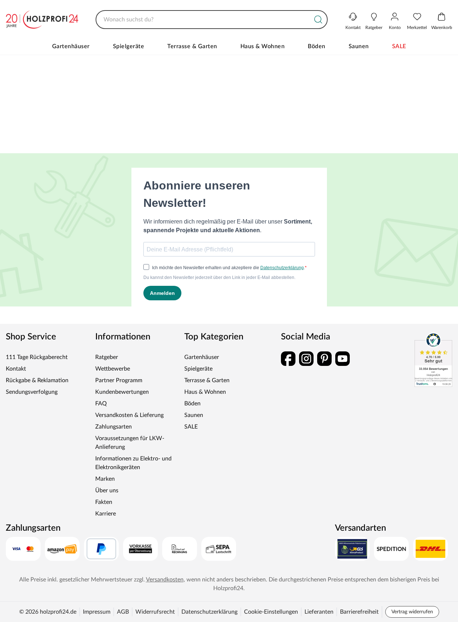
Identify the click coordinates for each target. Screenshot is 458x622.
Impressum (96, 612)
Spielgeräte (128, 46)
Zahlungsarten (113, 427)
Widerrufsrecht (155, 612)
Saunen (359, 46)
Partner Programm (118, 380)
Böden (316, 46)
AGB (123, 612)
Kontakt (16, 369)
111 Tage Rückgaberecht (37, 357)
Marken (105, 479)
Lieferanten (318, 612)
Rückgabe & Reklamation (37, 380)
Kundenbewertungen (122, 392)
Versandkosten (165, 580)
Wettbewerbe (112, 369)
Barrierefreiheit (359, 612)
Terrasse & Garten (192, 46)
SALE (399, 46)
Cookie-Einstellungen (271, 612)
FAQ (101, 403)
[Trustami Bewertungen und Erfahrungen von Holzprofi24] (433, 360)
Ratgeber (106, 357)
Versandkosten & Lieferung (129, 415)
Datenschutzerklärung (209, 612)
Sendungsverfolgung (32, 392)
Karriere (105, 514)
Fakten (103, 502)
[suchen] (318, 19)
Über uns (106, 490)
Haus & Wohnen (262, 46)
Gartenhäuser (71, 46)
